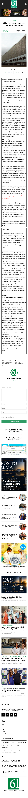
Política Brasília (6, 686)
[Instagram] (7, 714)
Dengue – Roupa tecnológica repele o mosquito (13, 772)
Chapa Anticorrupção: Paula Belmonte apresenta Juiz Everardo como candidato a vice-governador (9, 516)
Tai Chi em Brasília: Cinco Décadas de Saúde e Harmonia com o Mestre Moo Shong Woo (13, 767)
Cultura (14, 20)
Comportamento (6, 595)
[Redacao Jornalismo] (14, 372)
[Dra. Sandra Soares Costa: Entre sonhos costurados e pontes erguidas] (23, 507)
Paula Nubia (5, 489)
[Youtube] (15, 714)
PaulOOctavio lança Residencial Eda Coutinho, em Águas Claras (9, 497)
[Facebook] (3, 714)
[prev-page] (21, 460)
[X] (11, 714)
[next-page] (24, 460)
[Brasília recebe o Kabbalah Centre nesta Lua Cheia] (14, 474)
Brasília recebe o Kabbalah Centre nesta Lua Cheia (11, 484)
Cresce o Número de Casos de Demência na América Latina (11, 761)
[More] (22, 72)
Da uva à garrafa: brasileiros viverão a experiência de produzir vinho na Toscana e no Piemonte (9, 536)
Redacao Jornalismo (5, 31)
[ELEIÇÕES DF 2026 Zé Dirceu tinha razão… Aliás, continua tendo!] (23, 526)
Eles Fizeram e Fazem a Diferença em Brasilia (13, 656)
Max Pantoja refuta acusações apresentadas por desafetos (20, 363)
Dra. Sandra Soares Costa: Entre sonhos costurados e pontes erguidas (8, 507)
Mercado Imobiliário (7, 625)
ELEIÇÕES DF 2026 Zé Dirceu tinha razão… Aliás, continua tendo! (9, 526)
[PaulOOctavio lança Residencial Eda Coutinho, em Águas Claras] (23, 497)
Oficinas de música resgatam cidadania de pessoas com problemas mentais (7, 363)
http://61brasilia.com (14, 380)
